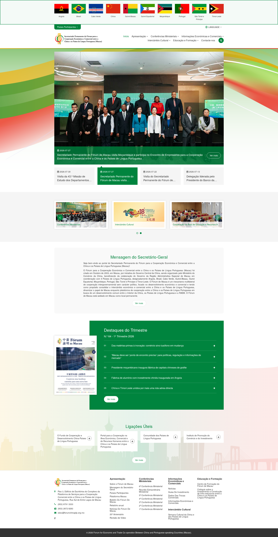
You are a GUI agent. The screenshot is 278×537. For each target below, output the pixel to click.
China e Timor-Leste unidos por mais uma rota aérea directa (142, 388)
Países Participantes (119, 492)
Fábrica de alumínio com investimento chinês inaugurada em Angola (146, 377)
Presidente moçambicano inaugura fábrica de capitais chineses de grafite (149, 367)
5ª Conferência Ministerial (150, 495)
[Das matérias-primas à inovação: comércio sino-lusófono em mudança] (214, 345)
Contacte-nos (208, 40)
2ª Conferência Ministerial (150, 505)
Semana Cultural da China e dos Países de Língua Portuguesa (181, 516)
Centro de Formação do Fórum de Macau (208, 484)
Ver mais (214, 155)
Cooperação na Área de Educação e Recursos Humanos (199, 224)
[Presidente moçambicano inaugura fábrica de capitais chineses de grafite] (214, 367)
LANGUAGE (214, 27)
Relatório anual (117, 505)
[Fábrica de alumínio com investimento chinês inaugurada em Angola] (214, 378)
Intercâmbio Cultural (158, 40)
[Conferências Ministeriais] (81, 214)
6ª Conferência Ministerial (150, 486)
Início (126, 36)
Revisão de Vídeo (118, 517)
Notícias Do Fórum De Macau (120, 509)
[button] (60, 217)
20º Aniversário (117, 514)
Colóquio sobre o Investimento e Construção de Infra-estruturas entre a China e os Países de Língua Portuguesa (209, 493)
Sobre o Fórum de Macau (121, 483)
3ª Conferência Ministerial (150, 502)
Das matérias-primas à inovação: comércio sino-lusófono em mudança (147, 345)
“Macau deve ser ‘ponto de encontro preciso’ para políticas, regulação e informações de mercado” (156, 356)
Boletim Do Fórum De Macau (120, 500)
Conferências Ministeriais (164, 36)
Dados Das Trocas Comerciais (176, 496)
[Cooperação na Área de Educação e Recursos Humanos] (197, 214)
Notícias (172, 488)
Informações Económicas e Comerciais (202, 36)
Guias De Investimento (178, 492)
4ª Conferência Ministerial (150, 498)
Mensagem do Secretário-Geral (122, 488)
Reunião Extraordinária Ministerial (149, 490)
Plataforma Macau (118, 496)
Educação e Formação (185, 40)
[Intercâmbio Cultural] (139, 214)
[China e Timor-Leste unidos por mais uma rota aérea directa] (214, 388)
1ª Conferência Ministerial (150, 509)
